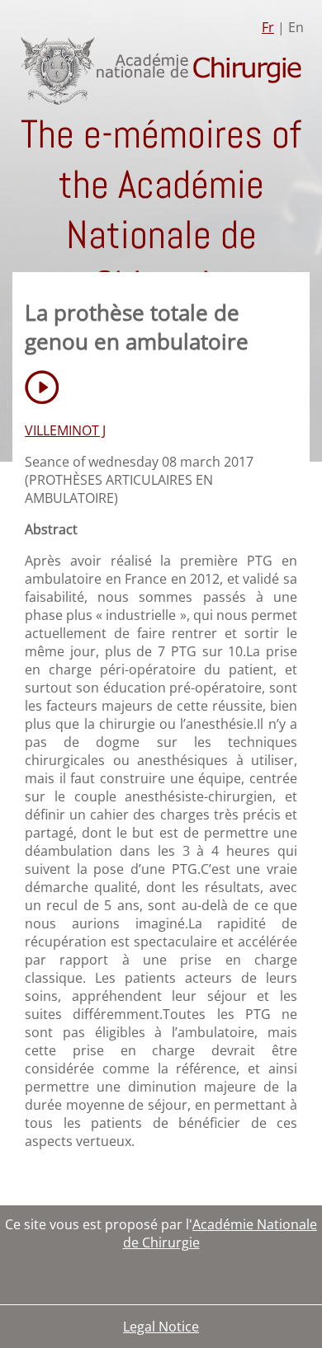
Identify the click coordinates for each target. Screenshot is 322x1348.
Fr (268, 27)
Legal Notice (161, 1326)
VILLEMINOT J (65, 430)
